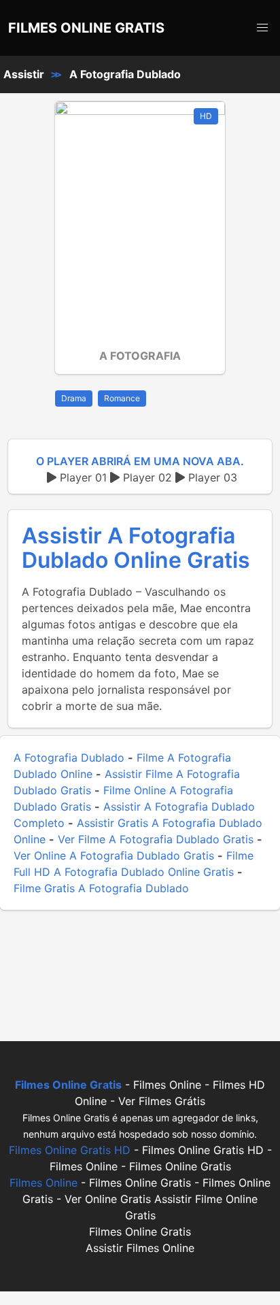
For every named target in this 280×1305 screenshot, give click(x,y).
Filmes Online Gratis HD (69, 1150)
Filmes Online (43, 1182)
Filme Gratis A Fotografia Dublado (101, 888)
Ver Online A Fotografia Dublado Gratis (114, 855)
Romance (122, 398)
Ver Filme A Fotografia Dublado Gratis (155, 839)
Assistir (23, 74)
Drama (73, 398)
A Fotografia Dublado (125, 74)
